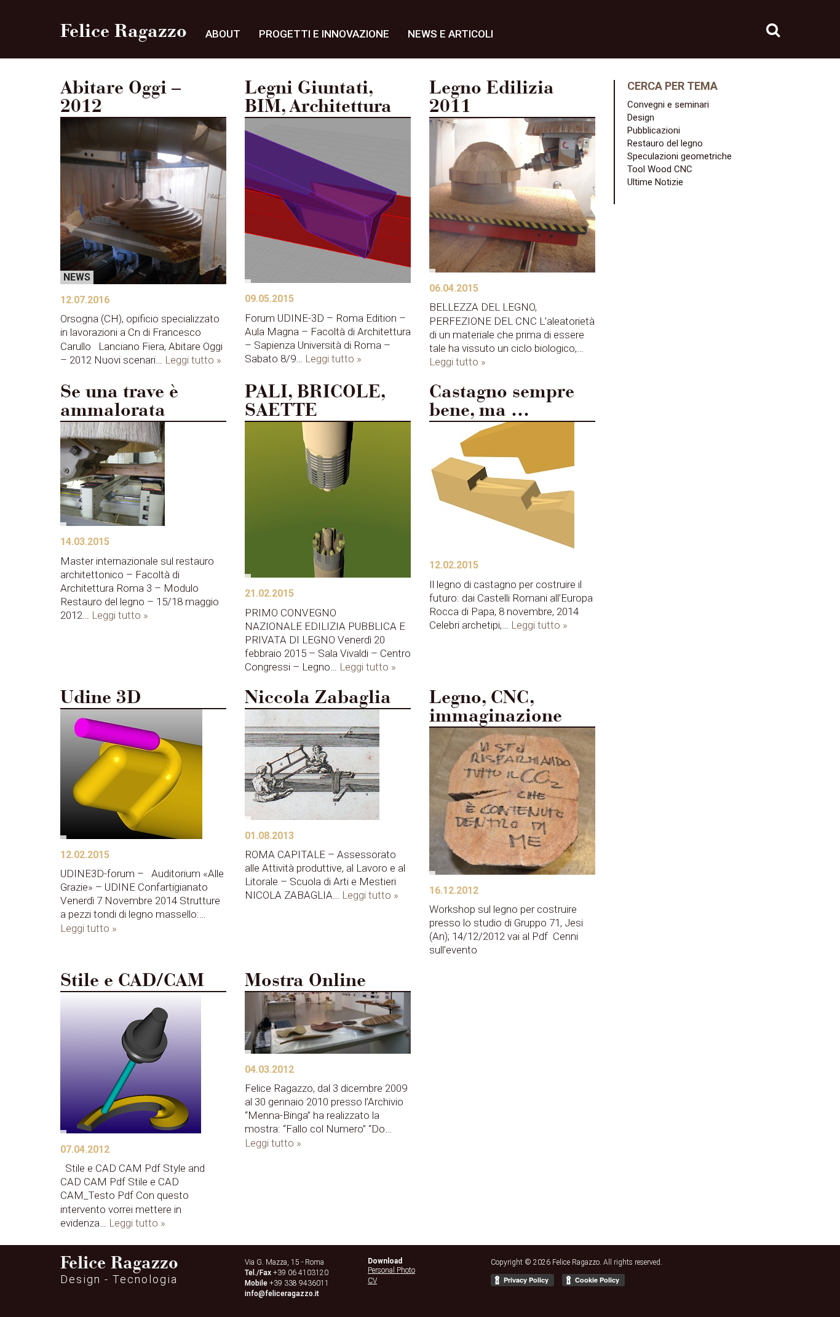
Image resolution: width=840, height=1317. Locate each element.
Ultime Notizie (655, 182)
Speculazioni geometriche (679, 156)
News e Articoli (450, 34)
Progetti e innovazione (324, 34)
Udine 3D (100, 699)
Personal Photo (391, 1270)
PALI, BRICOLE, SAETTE (315, 402)
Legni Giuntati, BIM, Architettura (318, 98)
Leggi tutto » (193, 360)
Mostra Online (305, 982)
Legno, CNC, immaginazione (495, 708)
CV (372, 1280)
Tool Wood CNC (659, 169)
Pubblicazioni (653, 130)
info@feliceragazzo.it (282, 1293)
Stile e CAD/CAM (132, 982)
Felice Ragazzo (123, 32)
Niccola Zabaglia (318, 699)
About (222, 34)
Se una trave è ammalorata (119, 402)
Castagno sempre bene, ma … (501, 402)
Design (640, 117)
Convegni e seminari (668, 104)
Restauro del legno (665, 143)
